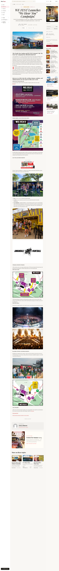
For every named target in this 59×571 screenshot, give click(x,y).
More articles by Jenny (23, 427)
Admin (56, 1)
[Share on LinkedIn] (30, 28)
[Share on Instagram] (33, 28)
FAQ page (32, 411)
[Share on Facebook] (28, 28)
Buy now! (14, 83)
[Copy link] (31, 28)
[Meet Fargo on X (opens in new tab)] (49, 1)
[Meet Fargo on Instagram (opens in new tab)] (47, 1)
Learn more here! (15, 413)
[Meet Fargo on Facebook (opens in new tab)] (50, 1)
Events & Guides (18, 4)
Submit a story (5, 568)
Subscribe (52, 45)
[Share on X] (26, 28)
